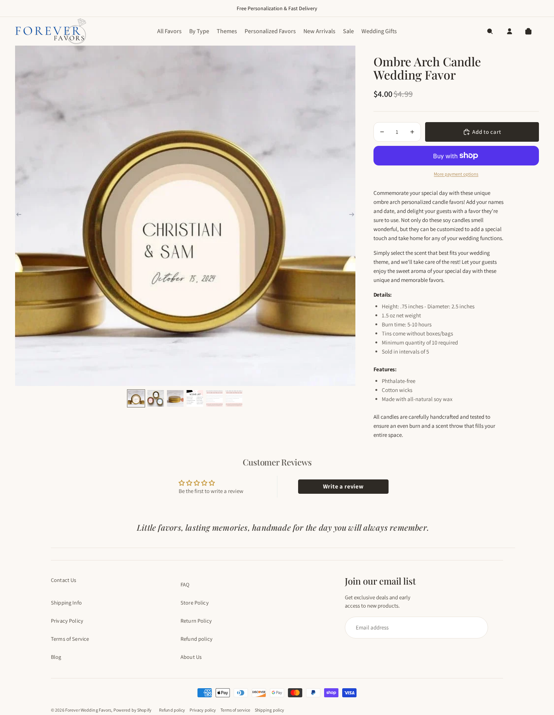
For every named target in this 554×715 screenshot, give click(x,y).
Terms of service (235, 710)
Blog (56, 656)
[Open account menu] (509, 31)
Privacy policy (203, 710)
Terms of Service (70, 638)
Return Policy (196, 620)
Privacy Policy (67, 620)
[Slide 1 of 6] (136, 398)
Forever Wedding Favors (88, 710)
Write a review (343, 486)
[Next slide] (351, 215)
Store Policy (195, 602)
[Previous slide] (19, 215)
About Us (191, 656)
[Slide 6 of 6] (234, 398)
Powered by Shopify (132, 710)
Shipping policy (270, 710)
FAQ (185, 584)
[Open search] (489, 31)
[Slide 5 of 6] (214, 398)
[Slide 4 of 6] (195, 398)
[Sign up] (413, 627)
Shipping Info (66, 602)
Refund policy (197, 638)
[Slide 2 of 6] (155, 398)
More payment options (456, 174)
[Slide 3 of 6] (175, 398)
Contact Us (63, 579)
